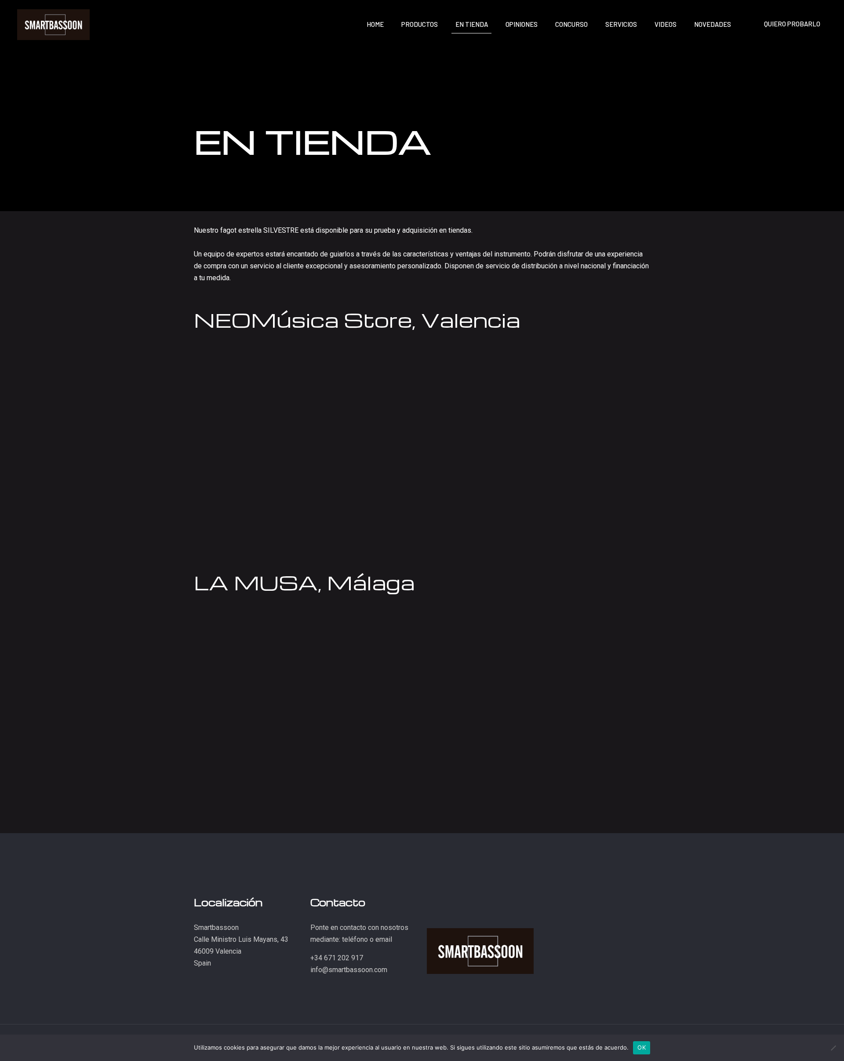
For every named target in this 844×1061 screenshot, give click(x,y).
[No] (833, 1047)
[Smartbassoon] (53, 24)
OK (641, 1047)
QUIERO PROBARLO (792, 24)
